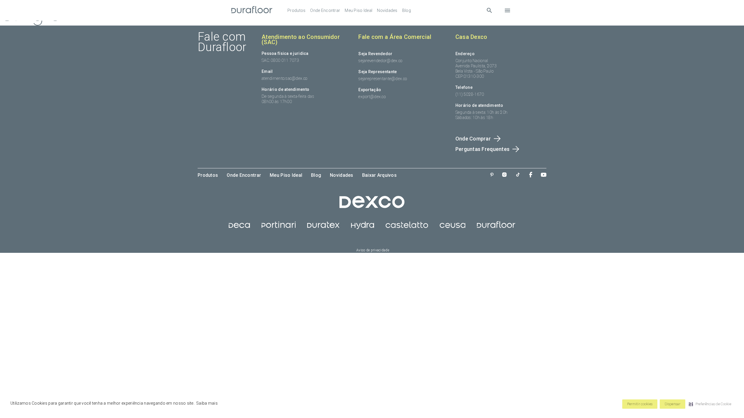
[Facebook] (530, 175)
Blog (406, 10)
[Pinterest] (491, 175)
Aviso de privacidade (372, 250)
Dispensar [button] (672, 404)
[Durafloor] (252, 10)
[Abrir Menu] (507, 10)
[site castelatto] (407, 227)
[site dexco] (372, 206)
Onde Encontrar (325, 10)
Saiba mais (207, 403)
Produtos (296, 10)
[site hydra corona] (362, 227)
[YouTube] (543, 175)
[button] (710, 404)
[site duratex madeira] (323, 227)
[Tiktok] (518, 175)
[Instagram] (504, 175)
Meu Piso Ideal (358, 10)
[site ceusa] (453, 227)
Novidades (387, 10)
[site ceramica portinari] (279, 227)
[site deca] (239, 227)
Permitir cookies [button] (639, 404)
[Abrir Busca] (489, 10)
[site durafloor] (496, 227)
